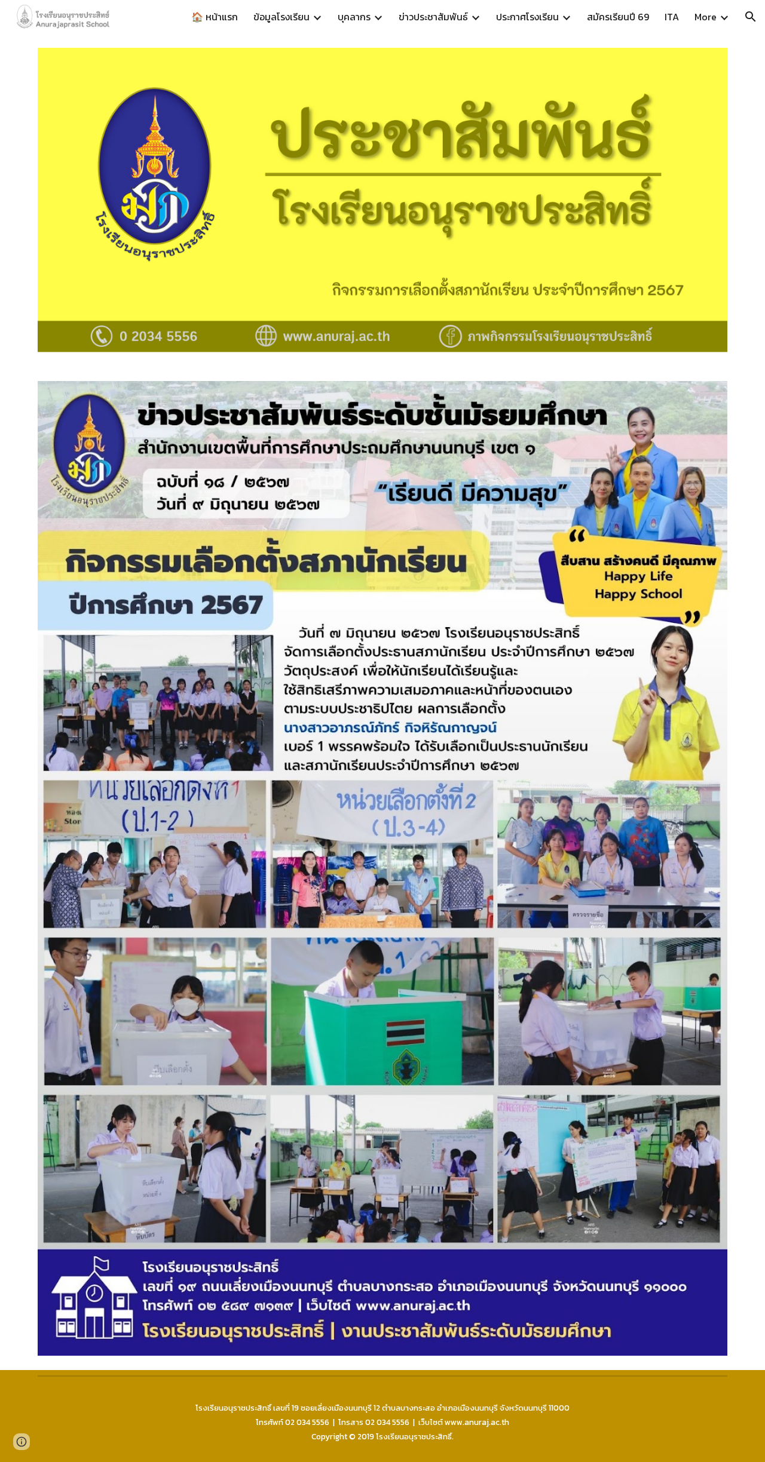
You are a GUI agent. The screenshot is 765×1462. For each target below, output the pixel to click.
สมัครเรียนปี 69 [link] (618, 17)
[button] (750, 16)
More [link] (705, 17)
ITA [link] (672, 17)
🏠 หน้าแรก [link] (214, 17)
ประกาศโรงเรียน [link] (527, 17)
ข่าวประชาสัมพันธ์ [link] (433, 17)
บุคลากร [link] (354, 17)
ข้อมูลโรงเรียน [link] (281, 17)
